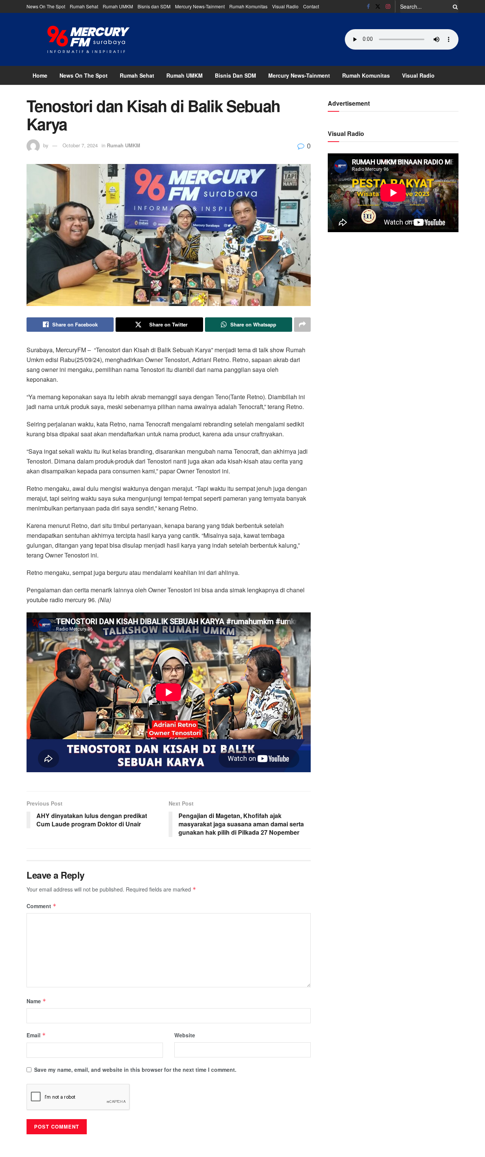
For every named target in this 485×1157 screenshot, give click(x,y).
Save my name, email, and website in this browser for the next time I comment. (135, 1069)
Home (40, 75)
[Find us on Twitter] (377, 6)
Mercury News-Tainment (200, 6)
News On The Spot (46, 6)
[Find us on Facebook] (368, 6)
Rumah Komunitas (248, 6)
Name (36, 1001)
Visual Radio (285, 6)
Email (36, 1035)
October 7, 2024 (80, 145)
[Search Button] (454, 6)
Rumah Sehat (84, 6)
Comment (41, 906)
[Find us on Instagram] (388, 6)
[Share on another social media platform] (302, 324)
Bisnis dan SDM (154, 6)
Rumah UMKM (118, 6)
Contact (311, 6)
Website (184, 1035)
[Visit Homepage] (89, 39)
